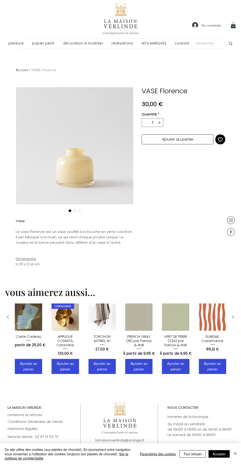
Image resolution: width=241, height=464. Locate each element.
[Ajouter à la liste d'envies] (220, 139)
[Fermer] (235, 453)
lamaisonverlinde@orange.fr (119, 440)
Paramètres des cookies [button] (158, 454)
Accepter (219, 454)
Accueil (22, 70)
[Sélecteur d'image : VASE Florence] (70, 210)
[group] (120, 338)
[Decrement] (145, 122)
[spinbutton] (152, 122)
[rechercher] (230, 43)
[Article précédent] (8, 317)
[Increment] (160, 122)
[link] (233, 25)
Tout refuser (193, 454)
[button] (16, 43)
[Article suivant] (233, 317)
